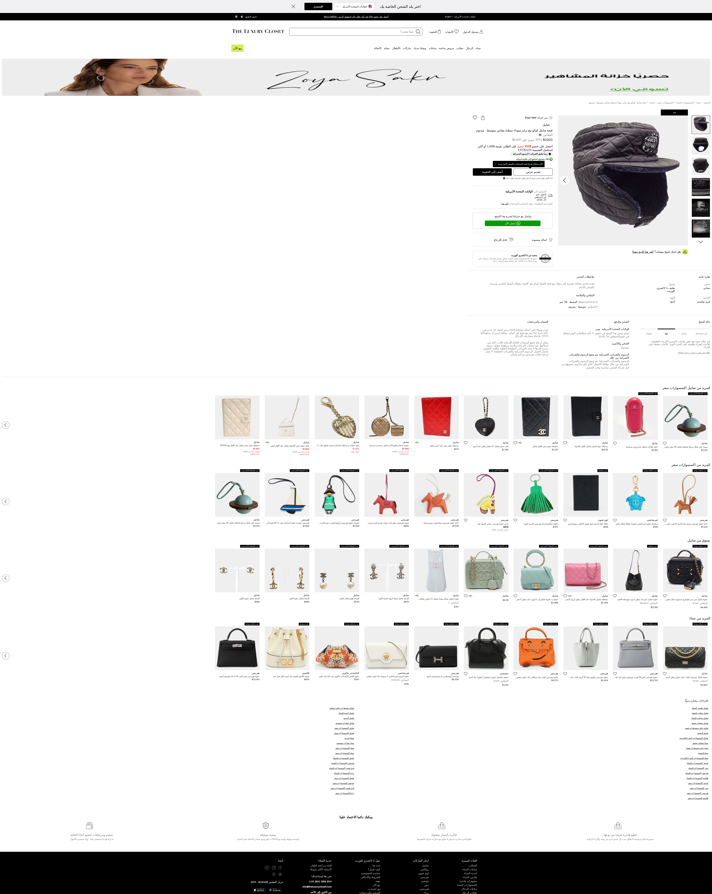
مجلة (387, 48)
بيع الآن (237, 48)
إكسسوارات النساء (685, 103)
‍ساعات (432, 48)
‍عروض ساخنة (446, 48)
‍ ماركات (407, 48)
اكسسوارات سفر (665, 103)
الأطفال (396, 48)
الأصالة (377, 48)
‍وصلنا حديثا (420, 48)
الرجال (469, 48)
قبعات (652, 103)
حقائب (459, 48)
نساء (478, 48)
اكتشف (706, 103)
